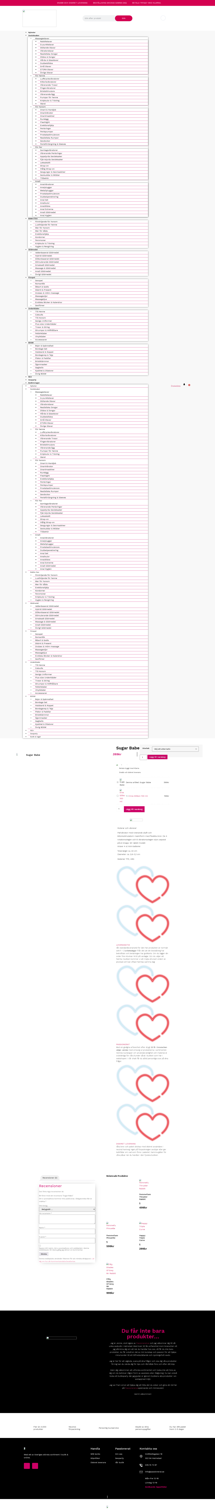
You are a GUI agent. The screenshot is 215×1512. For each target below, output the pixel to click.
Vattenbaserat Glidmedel (47, 252)
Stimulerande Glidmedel (47, 262)
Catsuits (39, 314)
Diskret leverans (126, 1144)
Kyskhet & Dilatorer (44, 370)
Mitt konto (95, 1454)
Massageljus (41, 299)
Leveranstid (123, 945)
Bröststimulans (47, 91)
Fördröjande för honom (46, 221)
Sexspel (39, 280)
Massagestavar (42, 38)
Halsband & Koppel (44, 352)
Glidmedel (33, 250)
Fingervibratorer (48, 88)
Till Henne (40, 311)
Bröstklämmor (42, 361)
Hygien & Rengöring (44, 246)
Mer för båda (41, 231)
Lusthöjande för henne (46, 224)
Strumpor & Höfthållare (46, 330)
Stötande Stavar (47, 47)
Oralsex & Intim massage (47, 293)
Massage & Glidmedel (45, 268)
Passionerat (123, 1044)
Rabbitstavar (46, 41)
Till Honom (40, 318)
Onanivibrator (46, 113)
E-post (42, 1237)
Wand (43, 103)
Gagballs (39, 367)
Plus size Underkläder (45, 324)
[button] (40, 756)
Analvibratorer (47, 184)
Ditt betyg (43, 1205)
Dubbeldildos (46, 63)
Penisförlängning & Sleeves (53, 144)
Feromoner (40, 240)
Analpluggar (46, 187)
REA (30, 377)
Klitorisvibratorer (48, 82)
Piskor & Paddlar (43, 358)
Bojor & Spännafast (44, 346)
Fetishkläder (41, 333)
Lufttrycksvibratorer (49, 79)
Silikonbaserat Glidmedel (47, 259)
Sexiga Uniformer (43, 321)
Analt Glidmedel (48, 212)
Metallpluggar (47, 190)
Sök (123, 18)
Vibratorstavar (47, 51)
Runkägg (44, 119)
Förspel (31, 277)
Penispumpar (46, 131)
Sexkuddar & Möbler (50, 175)
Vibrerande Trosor (49, 85)
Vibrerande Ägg (47, 94)
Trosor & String (42, 327)
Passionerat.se (142, 1343)
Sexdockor (45, 141)
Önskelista (176, 386)
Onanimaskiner (47, 116)
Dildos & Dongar (47, 57)
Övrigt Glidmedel (43, 274)
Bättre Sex (33, 219)
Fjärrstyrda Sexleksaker (51, 159)
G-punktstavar (47, 44)
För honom (40, 107)
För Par (38, 147)
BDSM (30, 343)
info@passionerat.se (177, 20)
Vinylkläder (40, 336)
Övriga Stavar (46, 72)
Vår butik (119, 1462)
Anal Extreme (46, 209)
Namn (42, 1227)
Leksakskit (45, 162)
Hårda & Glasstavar (49, 60)
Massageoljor (41, 296)
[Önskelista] (176, 384)
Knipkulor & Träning (49, 100)
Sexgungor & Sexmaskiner (52, 172)
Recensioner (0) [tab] (50, 1178)
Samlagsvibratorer (49, 150)
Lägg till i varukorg (134, 809)
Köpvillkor (95, 1458)
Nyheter (31, 32)
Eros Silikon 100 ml (138, 796)
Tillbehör (44, 178)
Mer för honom (42, 228)
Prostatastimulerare (49, 134)
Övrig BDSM (40, 374)
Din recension (45, 1213)
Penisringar (45, 128)
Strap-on (44, 166)
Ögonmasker (41, 364)
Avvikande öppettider (156, 1487)
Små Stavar (45, 66)
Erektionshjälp (47, 125)
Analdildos (45, 206)
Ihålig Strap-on (47, 169)
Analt (37, 181)
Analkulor (45, 203)
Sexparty (32, 380)
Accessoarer (41, 339)
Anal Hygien (46, 215)
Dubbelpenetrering (49, 197)
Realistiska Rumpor (49, 138)
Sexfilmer (40, 305)
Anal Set (44, 200)
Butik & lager (34, 383)
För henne (40, 76)
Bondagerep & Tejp (44, 355)
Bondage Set (41, 349)
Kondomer (40, 237)
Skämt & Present (43, 290)
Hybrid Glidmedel (43, 256)
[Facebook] (27, 1466)
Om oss (118, 1454)
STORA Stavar (46, 69)
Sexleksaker (33, 35)
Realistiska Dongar (49, 54)
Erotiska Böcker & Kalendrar (48, 302)
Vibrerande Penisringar (51, 153)
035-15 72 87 (151, 1465)
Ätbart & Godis (42, 287)
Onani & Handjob (48, 110)
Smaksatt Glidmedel (45, 265)
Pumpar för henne (49, 97)
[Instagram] (35, 1466)
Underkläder (33, 309)
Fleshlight (45, 122)
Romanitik (40, 283)
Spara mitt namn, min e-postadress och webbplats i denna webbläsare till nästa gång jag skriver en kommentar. (64, 1249)
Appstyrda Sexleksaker (51, 156)
